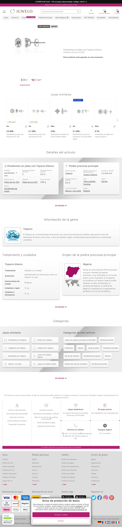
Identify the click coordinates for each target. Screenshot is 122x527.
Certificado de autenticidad (17, 414)
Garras (104, 181)
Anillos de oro (7, 463)
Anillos (5, 459)
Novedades (101, 18)
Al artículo (59, 205)
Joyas (6, 18)
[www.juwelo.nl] (108, 522)
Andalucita (95, 481)
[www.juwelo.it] (117, 522)
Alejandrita (95, 466)
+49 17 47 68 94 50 (71, 434)
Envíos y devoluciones (17, 410)
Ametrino (94, 477)
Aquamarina (36, 466)
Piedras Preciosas (45, 18)
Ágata (34, 459)
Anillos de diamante (69, 459)
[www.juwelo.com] (113, 522)
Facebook (99, 497)
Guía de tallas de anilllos (17, 421)
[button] (4, 11)
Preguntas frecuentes (17, 424)
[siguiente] (117, 120)
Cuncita (35, 477)
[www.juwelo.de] (99, 522)
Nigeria (86, 190)
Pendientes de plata (110, 348)
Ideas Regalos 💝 (62, 18)
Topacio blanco (90, 174)
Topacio (68, 173)
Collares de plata (9, 477)
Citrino (34, 470)
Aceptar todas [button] (61, 515)
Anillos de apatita (68, 477)
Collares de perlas (9, 474)
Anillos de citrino (68, 481)
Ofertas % (15, 18)
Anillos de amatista (69, 470)
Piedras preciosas (106, 340)
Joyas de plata (93, 348)
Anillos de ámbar (68, 474)
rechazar (79, 506)
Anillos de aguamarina (70, 466)
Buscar (78, 11)
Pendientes (69, 348)
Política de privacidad (17, 519)
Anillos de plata (8, 466)
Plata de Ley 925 (11, 182)
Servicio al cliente (75, 430)
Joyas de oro (7, 481)
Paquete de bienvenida (46, 426)
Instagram (105, 497)
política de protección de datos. (73, 510)
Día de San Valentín (72, 356)
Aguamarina (96, 463)
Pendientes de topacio (92, 356)
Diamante (35, 481)
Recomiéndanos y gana (46, 423)
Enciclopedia (113, 18)
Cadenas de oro (8, 470)
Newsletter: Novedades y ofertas (46, 414)
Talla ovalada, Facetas (89, 183)
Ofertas (107, 356)
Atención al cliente (17, 417)
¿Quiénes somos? (46, 410)
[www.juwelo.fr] (104, 522)
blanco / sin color (73, 190)
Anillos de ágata (68, 463)
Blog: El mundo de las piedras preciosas (46, 418)
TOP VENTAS (89, 18)
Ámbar (93, 474)
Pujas (28, 17)
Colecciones (76, 18)
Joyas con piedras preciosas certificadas (80, 340)
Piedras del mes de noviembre (76, 364)
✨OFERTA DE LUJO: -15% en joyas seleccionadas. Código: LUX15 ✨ (61, 2)
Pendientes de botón (10, 190)
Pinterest (111, 497)
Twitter (93, 497)
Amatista (35, 463)
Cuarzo (35, 474)
